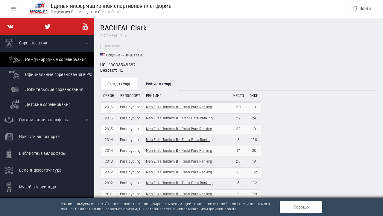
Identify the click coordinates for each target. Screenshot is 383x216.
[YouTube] (85, 26)
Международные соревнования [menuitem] (55, 60)
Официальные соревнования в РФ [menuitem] (58, 75)
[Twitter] (48, 26)
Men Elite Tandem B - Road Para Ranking (179, 107)
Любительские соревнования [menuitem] (53, 90)
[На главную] (38, 9)
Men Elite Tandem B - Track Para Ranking (179, 118)
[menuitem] (47, 73)
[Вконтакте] (10, 26)
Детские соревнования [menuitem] (47, 105)
